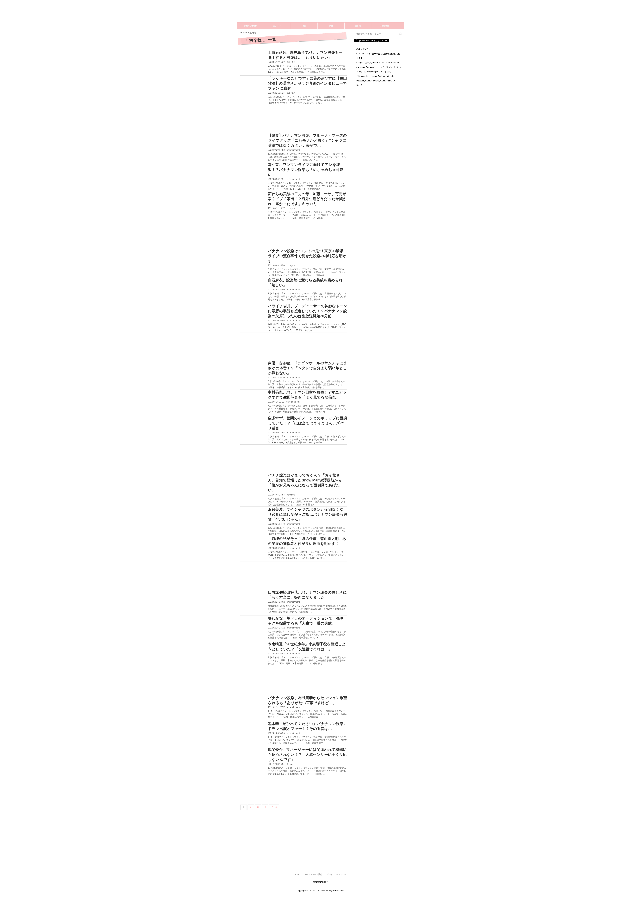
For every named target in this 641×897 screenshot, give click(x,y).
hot (304, 26)
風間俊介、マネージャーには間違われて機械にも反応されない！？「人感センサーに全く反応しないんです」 (307, 754)
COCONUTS (320, 882)
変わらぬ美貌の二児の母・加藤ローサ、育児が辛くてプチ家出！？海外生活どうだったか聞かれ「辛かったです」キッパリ (307, 199)
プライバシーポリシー (336, 874)
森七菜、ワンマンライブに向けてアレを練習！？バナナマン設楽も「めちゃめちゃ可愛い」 (305, 170)
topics (358, 26)
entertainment (250, 26)
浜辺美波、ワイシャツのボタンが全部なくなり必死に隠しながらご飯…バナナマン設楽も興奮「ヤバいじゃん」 (307, 514)
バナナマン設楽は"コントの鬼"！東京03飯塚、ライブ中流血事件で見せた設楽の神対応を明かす (307, 256)
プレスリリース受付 (313, 874)
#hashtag (384, 26)
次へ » (274, 807)
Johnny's (291, 494)
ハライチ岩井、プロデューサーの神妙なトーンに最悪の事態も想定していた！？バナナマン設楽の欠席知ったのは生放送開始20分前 (307, 311)
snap (331, 26)
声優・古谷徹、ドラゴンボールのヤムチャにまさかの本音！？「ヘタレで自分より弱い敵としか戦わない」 (307, 368)
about (297, 874)
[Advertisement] (340, 12)
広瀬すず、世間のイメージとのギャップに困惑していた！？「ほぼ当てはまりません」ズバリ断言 (307, 423)
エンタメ (277, 26)
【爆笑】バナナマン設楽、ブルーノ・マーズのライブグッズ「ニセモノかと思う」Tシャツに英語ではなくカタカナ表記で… (307, 140)
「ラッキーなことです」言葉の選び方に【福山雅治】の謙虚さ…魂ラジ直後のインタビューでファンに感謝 (307, 83)
